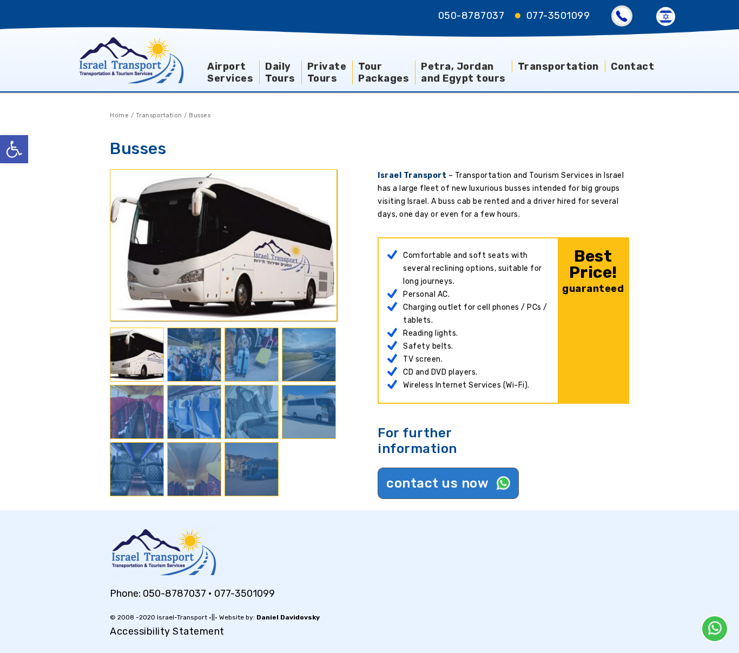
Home (119, 115)
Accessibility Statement (167, 631)
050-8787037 (471, 16)
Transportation (159, 115)
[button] (14, 149)
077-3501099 (558, 16)
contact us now (439, 483)
